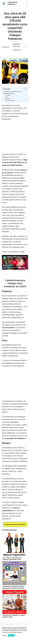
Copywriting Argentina (12, 3)
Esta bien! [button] (11, 635)
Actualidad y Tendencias (16, 45)
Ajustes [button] (4, 635)
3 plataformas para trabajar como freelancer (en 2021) (12, 92)
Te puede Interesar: (10, 100)
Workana (7, 98)
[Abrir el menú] (27, 3)
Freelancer (8, 95)
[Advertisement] (15, 136)
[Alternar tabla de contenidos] (24, 89)
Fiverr (6, 96)
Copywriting (16, 50)
